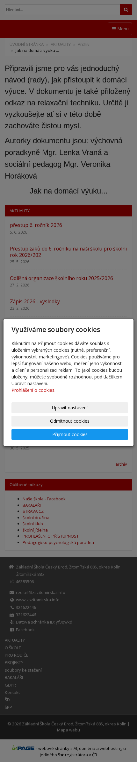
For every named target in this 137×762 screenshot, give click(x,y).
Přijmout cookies (70, 434)
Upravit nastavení (70, 408)
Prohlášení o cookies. (33, 390)
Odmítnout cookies (70, 421)
